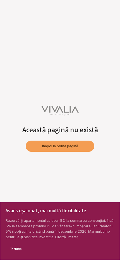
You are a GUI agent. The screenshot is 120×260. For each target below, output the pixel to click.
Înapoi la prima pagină (60, 146)
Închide (16, 249)
